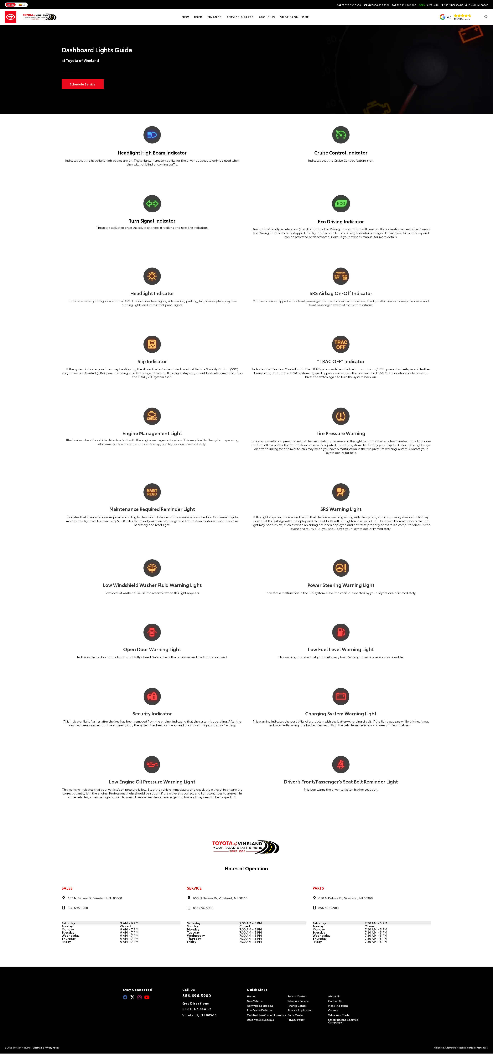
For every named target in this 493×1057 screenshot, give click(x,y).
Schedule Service (82, 84)
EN (12, 4)
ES (24, 4)
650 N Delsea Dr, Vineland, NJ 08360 (465, 5)
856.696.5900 (349, 5)
